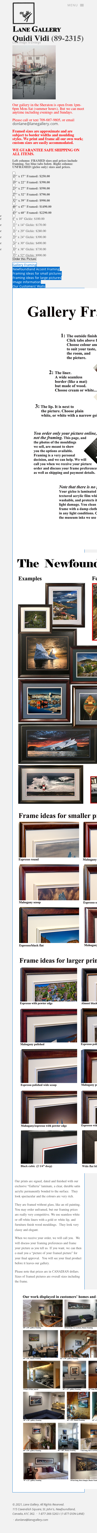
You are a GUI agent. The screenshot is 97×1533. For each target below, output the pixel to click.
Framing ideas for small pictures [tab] (37, 273)
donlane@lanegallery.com (35, 123)
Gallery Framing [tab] (25, 265)
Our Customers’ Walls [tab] (29, 286)
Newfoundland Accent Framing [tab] (36, 269)
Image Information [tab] (27, 282)
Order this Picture (24, 259)
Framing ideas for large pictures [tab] (37, 278)
